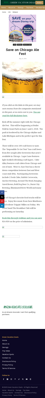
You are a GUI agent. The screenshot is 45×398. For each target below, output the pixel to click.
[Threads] (30, 379)
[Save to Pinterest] (2, 201)
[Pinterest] (15, 379)
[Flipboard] (7, 379)
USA (9, 12)
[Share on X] (2, 197)
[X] (22, 379)
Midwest (15, 12)
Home (4, 12)
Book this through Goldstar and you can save (22, 218)
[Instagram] (11, 379)
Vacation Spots (27, 44)
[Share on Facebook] (2, 192)
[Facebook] (3, 379)
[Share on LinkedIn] (2, 205)
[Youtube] (26, 379)
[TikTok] (19, 379)
